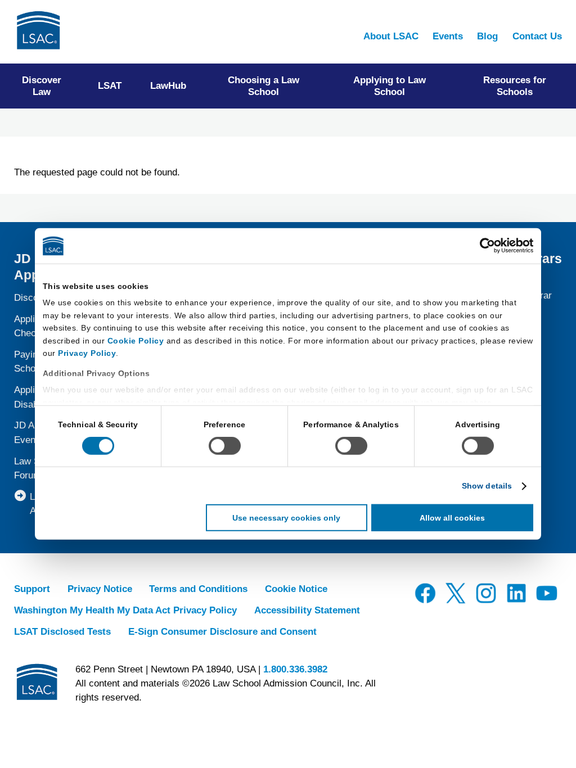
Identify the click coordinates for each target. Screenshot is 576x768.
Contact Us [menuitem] (537, 36)
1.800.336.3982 (295, 669)
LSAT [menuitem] (110, 85)
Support (32, 589)
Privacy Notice (100, 589)
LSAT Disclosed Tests (62, 631)
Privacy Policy (87, 353)
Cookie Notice (296, 589)
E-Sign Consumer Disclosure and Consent (222, 631)
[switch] (225, 446)
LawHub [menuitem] (168, 85)
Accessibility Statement (307, 610)
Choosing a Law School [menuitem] (263, 86)
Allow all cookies (452, 517)
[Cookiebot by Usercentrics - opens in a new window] (484, 246)
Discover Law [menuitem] (41, 86)
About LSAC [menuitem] (390, 36)
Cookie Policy (135, 340)
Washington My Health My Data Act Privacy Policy (125, 610)
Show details (487, 485)
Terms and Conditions (198, 589)
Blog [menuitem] (487, 36)
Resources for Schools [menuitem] (514, 86)
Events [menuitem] (448, 36)
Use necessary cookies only (286, 517)
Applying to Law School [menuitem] (389, 86)
